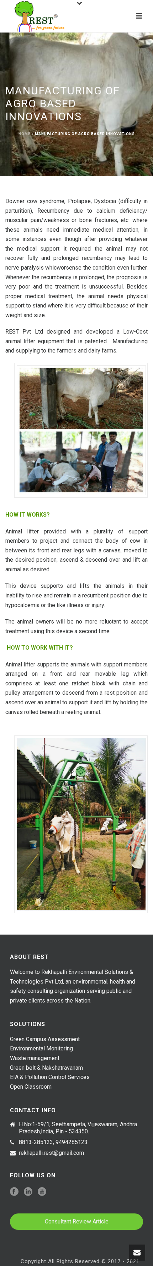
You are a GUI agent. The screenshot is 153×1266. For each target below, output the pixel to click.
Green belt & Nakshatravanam (46, 1067)
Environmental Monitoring (41, 1048)
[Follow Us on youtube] (42, 1192)
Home (25, 134)
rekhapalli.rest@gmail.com (51, 1153)
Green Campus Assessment (45, 1039)
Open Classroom (31, 1086)
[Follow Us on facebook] (14, 1192)
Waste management (34, 1058)
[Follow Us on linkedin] (28, 1192)
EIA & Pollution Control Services (50, 1077)
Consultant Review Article (77, 1221)
